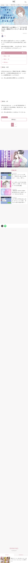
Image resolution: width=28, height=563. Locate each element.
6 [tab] (20, 166)
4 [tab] (14, 166)
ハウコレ (2, 4)
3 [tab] (11, 166)
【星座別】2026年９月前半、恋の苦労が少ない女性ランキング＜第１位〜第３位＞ (19, 192)
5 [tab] (17, 166)
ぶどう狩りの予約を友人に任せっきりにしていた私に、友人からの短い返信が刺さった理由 (19, 200)
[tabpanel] (14, 158)
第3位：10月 (7, 56)
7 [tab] (23, 166)
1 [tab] (5, 166)
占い (7, 4)
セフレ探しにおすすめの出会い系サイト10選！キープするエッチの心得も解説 (19, 184)
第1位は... (6, 62)
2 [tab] (8, 166)
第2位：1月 (6, 59)
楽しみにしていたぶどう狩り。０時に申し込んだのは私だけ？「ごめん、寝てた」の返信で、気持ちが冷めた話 (19, 176)
